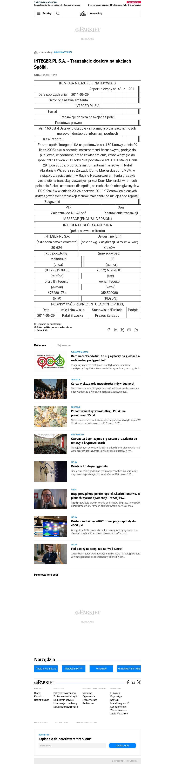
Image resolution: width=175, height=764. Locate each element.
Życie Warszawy (119, 713)
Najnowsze (64, 345)
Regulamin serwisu (63, 700)
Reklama (87, 693)
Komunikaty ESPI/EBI (129, 668)
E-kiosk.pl (115, 693)
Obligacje (75, 380)
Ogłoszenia (89, 696)
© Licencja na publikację (48, 324)
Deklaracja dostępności (65, 706)
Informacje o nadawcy (65, 703)
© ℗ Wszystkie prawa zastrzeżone (53, 327)
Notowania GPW (73, 668)
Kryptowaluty (77, 435)
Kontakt (38, 696)
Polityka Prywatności (64, 693)
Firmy (73, 490)
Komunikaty (96, 13)
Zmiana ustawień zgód (65, 696)
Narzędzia (44, 659)
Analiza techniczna (46, 668)
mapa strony (41, 723)
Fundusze (101, 668)
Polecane (40, 345)
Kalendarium (62, 723)
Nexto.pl (114, 700)
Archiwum (88, 703)
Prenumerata (90, 700)
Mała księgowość (119, 703)
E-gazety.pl (116, 696)
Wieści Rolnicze (118, 710)
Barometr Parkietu (79, 352)
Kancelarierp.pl (118, 706)
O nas (37, 693)
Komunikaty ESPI (63, 52)
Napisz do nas (41, 700)
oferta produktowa (86, 723)
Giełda (74, 462)
